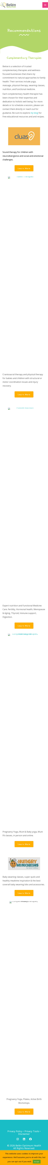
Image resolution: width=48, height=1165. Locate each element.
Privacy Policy (14, 1131)
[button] (17, 1139)
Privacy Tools (31, 1131)
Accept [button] (36, 1162)
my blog (34, 112)
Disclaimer (24, 1133)
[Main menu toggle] (45, 5)
